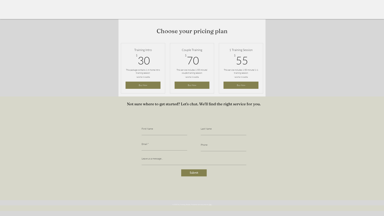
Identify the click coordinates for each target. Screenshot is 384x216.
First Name (147, 129)
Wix (210, 204)
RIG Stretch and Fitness (36, 14)
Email (144, 144)
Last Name (206, 129)
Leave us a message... (152, 158)
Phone (204, 145)
